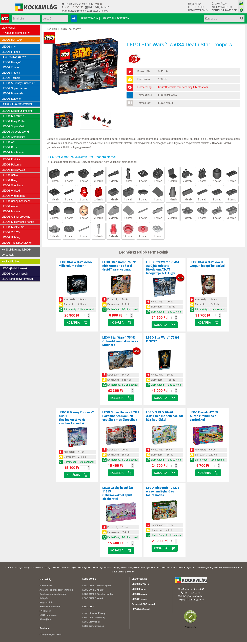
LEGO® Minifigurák (13, 152)
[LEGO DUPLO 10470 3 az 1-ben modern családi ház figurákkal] (164, 435)
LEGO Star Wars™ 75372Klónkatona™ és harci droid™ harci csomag (119, 265)
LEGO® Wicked (11, 190)
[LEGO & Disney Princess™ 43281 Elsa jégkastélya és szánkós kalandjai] (77, 437)
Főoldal (51, 29)
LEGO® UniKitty (11, 237)
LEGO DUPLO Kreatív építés (96, 585)
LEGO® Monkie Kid (13, 227)
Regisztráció (89, 18)
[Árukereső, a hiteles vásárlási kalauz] (191, 622)
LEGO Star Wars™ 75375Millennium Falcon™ (75, 263)
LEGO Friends (139, 599)
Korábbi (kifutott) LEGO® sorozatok (16, 252)
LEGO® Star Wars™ (14, 57)
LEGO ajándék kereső (14, 268)
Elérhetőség (196, 7)
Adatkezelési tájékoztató (52, 594)
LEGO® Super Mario (13, 126)
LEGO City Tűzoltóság (93, 617)
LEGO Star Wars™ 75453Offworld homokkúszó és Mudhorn (120, 341)
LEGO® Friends (11, 51)
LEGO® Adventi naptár (15, 273)
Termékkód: (144, 103)
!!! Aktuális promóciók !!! (16, 32)
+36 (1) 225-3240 (74, 7)
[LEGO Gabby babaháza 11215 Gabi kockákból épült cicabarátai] (120, 513)
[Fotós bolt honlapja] (241, 10)
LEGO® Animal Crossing (16, 216)
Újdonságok (219, 3)
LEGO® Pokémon (12, 164)
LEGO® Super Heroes (14, 88)
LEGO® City (9, 46)
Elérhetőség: (144, 87)
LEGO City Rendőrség (93, 613)
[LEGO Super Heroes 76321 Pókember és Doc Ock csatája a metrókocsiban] (120, 435)
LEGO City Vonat (90, 621)
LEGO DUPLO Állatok (93, 590)
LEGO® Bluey (10, 180)
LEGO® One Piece (12, 185)
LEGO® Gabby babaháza (16, 201)
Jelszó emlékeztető (115, 18)
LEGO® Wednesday (13, 195)
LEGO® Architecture (13, 136)
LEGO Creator (139, 589)
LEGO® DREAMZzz (13, 169)
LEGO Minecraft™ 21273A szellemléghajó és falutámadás (162, 491)
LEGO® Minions (11, 211)
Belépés (43, 598)
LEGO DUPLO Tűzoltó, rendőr (97, 594)
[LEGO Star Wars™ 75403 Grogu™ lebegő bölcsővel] (208, 285)
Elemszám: (143, 79)
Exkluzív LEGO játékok (143, 604)
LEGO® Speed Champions (17, 110)
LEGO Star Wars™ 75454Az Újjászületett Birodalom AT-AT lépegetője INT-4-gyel (162, 267)
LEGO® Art (8, 142)
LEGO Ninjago (139, 594)
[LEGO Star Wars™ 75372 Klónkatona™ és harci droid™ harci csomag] (120, 285)
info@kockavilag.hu (192, 596)
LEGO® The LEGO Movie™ (17, 242)
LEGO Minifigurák (141, 609)
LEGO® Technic (11, 77)
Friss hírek (194, 3)
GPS (99, 4)
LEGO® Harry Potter (13, 121)
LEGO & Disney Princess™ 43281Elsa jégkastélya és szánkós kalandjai (76, 417)
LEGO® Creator (11, 67)
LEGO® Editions (11, 98)
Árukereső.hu (190, 627)
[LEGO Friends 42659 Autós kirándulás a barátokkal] (208, 435)
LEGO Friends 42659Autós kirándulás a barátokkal (204, 415)
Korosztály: (144, 71)
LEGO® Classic (11, 72)
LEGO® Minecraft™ (13, 116)
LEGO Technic (139, 579)
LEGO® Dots (9, 147)
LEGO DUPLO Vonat (92, 598)
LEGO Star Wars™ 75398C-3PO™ (162, 339)
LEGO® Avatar (10, 206)
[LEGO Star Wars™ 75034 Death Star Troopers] (87, 66)
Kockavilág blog (222, 7)
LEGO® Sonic (10, 175)
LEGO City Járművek (93, 626)
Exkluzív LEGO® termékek (17, 104)
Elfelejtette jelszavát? (51, 634)
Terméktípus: (144, 95)
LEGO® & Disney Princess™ (18, 83)
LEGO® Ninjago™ (12, 62)
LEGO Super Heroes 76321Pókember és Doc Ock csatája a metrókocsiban (120, 415)
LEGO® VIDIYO (11, 232)
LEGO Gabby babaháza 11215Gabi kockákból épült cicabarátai (118, 493)
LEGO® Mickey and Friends (18, 221)
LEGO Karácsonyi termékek (18, 278)
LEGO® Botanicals (12, 93)
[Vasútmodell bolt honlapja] (241, 3)
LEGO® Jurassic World (15, 131)
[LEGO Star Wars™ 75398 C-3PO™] (164, 360)
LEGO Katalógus (198, 10)
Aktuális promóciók (224, 10)
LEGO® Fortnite (11, 159)
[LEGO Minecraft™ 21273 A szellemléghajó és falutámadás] (164, 510)
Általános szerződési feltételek (56, 590)
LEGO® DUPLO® (12, 39)
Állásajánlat (45, 619)
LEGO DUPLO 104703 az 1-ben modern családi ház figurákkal (164, 415)
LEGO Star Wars (167, 95)
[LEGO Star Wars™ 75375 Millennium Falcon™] (77, 285)
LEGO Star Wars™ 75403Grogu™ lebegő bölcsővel (207, 263)
